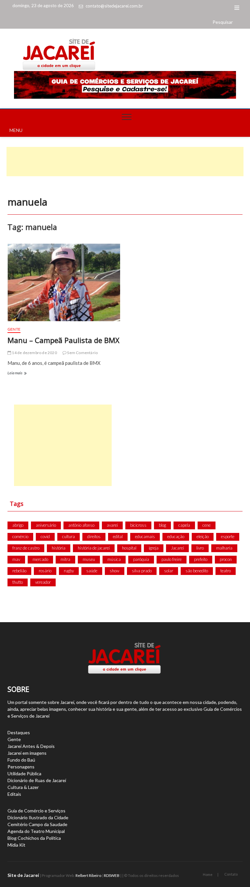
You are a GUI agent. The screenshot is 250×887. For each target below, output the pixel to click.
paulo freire (171, 559)
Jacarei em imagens (27, 753)
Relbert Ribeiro (88, 875)
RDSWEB (111, 875)
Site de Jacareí (23, 875)
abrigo (17, 525)
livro (200, 548)
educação (175, 536)
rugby (69, 570)
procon (226, 559)
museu (89, 559)
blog (162, 525)
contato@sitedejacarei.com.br (114, 5)
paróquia (141, 559)
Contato (231, 874)
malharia (224, 548)
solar (168, 570)
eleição (203, 536)
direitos (94, 536)
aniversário (46, 525)
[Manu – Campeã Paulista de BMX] (63, 282)
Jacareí (177, 548)
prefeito (200, 559)
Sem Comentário (82, 352)
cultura (68, 536)
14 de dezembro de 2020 (34, 352)
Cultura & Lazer (23, 787)
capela (184, 525)
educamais (145, 536)
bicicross (138, 525)
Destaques (18, 732)
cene (206, 525)
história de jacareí (94, 548)
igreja (154, 548)
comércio (20, 536)
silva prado (142, 570)
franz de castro (25, 548)
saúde (91, 570)
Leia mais (16, 373)
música (114, 559)
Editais (14, 794)
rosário (45, 570)
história (58, 548)
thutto (17, 582)
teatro (225, 570)
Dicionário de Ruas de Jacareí (36, 780)
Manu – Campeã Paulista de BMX (63, 340)
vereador (43, 582)
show (114, 570)
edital (118, 536)
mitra (65, 559)
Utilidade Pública (24, 773)
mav (16, 559)
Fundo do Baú (21, 760)
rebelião (19, 570)
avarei (112, 525)
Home (208, 874)
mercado (40, 559)
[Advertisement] (125, 161)
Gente (14, 329)
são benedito (197, 570)
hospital (129, 548)
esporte (227, 536)
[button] (223, 22)
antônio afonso (81, 525)
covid (45, 536)
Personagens (21, 766)
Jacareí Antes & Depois (31, 746)
